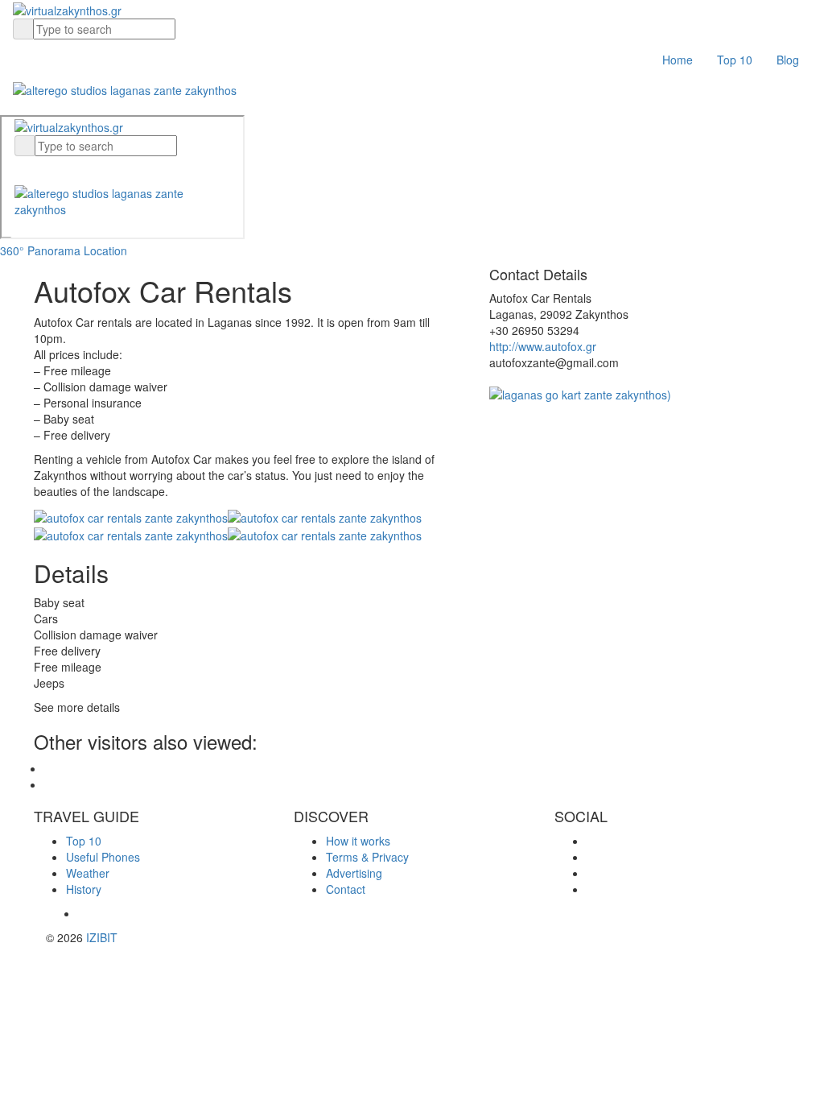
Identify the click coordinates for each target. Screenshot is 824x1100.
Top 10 (734, 60)
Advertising (354, 873)
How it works (358, 841)
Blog (788, 60)
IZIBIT (101, 937)
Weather (87, 873)
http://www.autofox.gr (542, 346)
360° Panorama (40, 250)
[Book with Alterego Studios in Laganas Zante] (125, 88)
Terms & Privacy (367, 857)
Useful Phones (103, 857)
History (83, 889)
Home (677, 60)
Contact (345, 889)
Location (105, 250)
